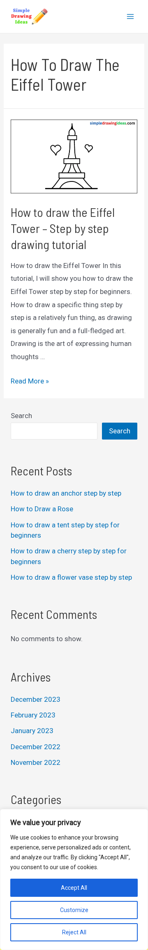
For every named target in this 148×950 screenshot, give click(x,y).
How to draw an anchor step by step (66, 493)
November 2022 (35, 762)
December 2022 (35, 747)
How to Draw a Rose (42, 509)
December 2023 (35, 699)
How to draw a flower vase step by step (71, 577)
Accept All (74, 887)
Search (21, 416)
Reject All (74, 932)
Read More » (30, 381)
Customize (74, 910)
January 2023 (32, 731)
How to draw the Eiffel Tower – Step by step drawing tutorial (63, 228)
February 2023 (33, 715)
